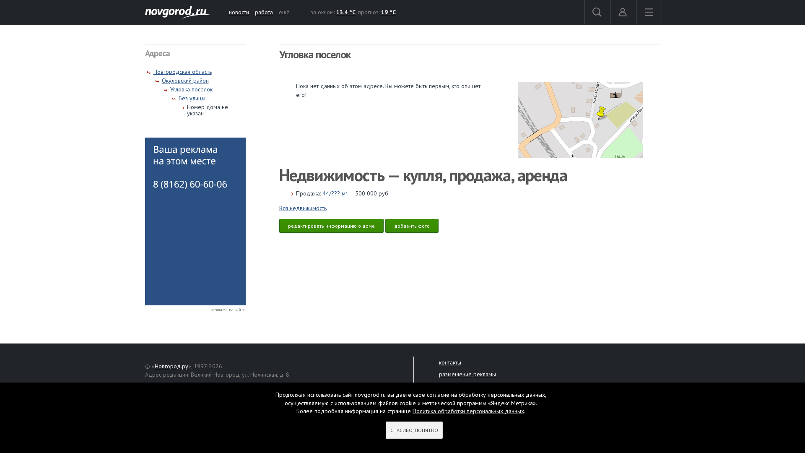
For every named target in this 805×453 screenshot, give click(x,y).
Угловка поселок (191, 89)
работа (264, 12)
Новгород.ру (171, 366)
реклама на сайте (228, 309)
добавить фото (412, 226)
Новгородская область (182, 72)
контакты (450, 362)
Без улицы (192, 98)
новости (239, 12)
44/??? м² (335, 193)
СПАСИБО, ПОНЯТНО (414, 430)
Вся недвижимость (303, 208)
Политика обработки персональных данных (468, 411)
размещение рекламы (467, 374)
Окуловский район (185, 80)
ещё (284, 12)
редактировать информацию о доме (331, 226)
